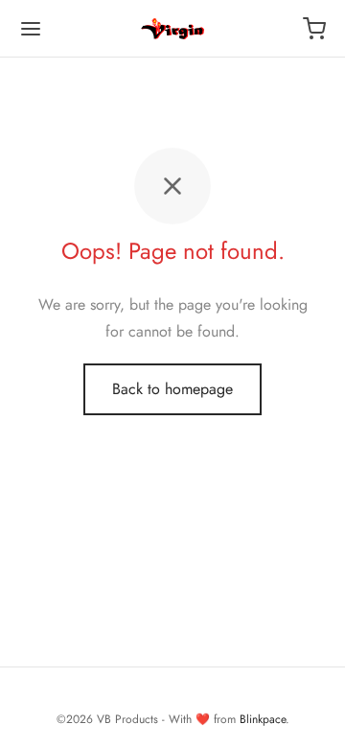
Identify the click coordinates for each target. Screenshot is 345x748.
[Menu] (30, 29)
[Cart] (314, 28)
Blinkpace (263, 719)
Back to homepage (172, 389)
